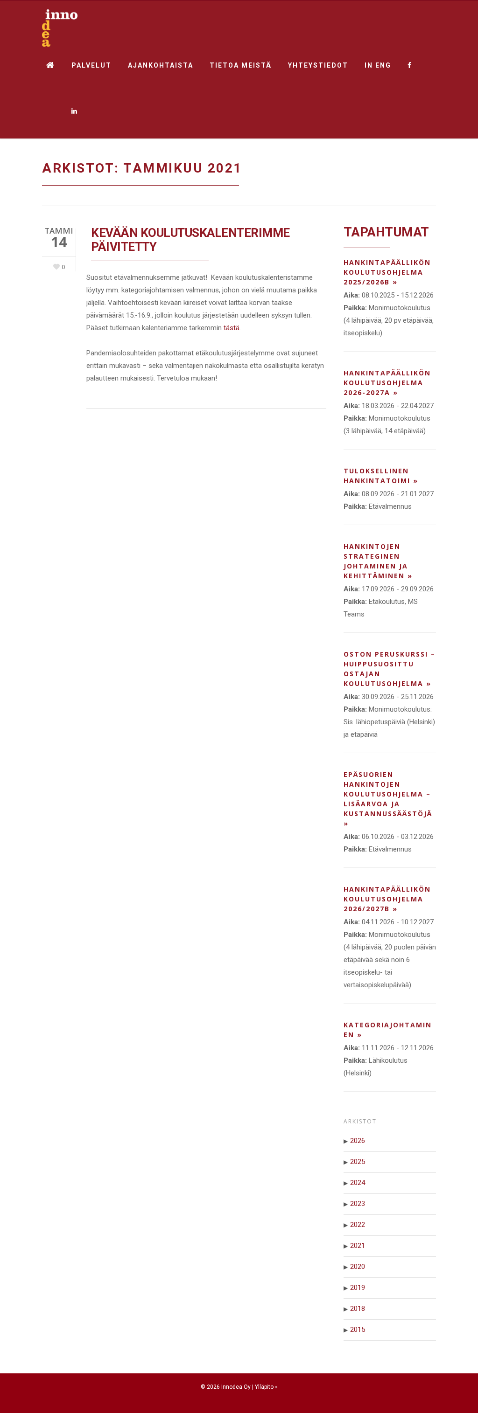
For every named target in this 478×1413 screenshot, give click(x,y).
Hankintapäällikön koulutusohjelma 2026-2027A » (387, 382)
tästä (231, 328)
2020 (357, 1266)
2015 (357, 1329)
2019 (357, 1287)
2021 (357, 1245)
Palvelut (91, 65)
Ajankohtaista (160, 65)
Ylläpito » (266, 1387)
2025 (357, 1161)
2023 (357, 1203)
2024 (357, 1182)
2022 (357, 1224)
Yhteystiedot (318, 65)
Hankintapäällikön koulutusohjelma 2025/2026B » (387, 272)
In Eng (378, 65)
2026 (357, 1140)
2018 (357, 1308)
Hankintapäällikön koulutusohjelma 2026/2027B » (387, 899)
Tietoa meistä (241, 65)
